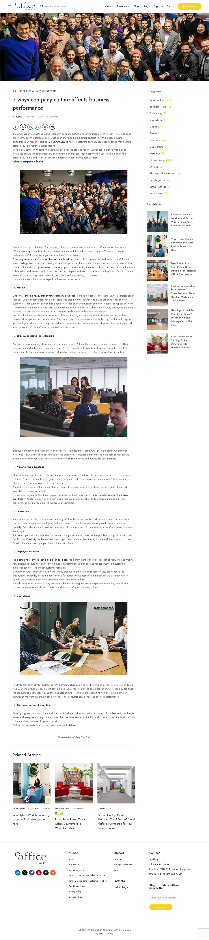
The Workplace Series (162, 173)
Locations (108, 6)
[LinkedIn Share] (30, 127)
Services (122, 6)
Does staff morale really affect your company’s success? (45, 295)
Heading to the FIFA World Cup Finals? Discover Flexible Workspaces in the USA (182, 318)
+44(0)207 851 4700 (170, 874)
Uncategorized (158, 180)
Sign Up (158, 6)
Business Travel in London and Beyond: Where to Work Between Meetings (183, 220)
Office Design (78, 808)
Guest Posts (49, 91)
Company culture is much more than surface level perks (44, 259)
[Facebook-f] (32, 872)
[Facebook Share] (16, 127)
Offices (46, 808)
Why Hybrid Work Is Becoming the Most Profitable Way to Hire (31, 819)
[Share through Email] (45, 127)
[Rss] (53, 872)
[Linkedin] (18, 872)
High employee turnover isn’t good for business (40, 560)
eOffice (19, 116)
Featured (155, 140)
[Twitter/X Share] (23, 127)
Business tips (20, 91)
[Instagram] (46, 872)
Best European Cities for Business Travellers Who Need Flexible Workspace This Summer (183, 293)
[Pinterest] (39, 872)
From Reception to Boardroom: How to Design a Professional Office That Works (183, 269)
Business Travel (158, 106)
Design (153, 126)
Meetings (155, 153)
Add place (191, 6)
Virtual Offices (158, 187)
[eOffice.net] (25, 6)
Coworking (33, 808)
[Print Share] (52, 127)
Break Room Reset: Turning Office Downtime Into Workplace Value (71, 824)
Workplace (156, 193)
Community (34, 91)
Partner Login (121, 887)
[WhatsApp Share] (38, 127)
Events (153, 133)
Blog (136, 6)
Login (147, 6)
